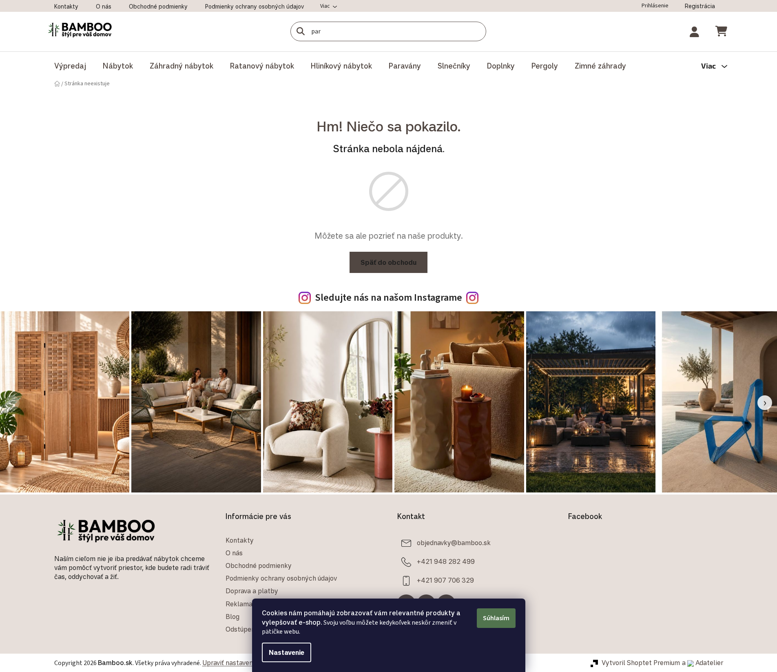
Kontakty (66, 6)
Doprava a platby (252, 591)
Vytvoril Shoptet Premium (641, 663)
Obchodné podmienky (158, 6)
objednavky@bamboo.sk (454, 543)
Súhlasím (496, 618)
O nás (103, 6)
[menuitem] (70, 66)
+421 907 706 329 (445, 580)
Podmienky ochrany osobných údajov (254, 6)
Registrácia (700, 5)
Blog (232, 616)
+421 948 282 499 (446, 561)
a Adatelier (702, 663)
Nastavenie (286, 652)
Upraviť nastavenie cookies (242, 663)
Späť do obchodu (388, 262)
